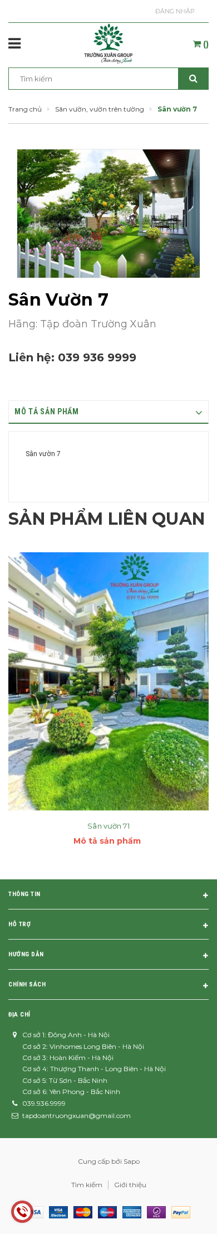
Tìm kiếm (86, 1184)
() (205, 44)
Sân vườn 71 (108, 825)
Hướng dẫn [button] (26, 954)
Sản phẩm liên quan (106, 519)
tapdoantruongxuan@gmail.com (76, 1115)
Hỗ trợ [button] (19, 924)
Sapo (132, 1161)
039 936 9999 (97, 357)
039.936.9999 (44, 1103)
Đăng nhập (175, 11)
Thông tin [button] (24, 894)
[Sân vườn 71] (108, 681)
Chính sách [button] (27, 984)
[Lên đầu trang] (182, 1212)
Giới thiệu (130, 1184)
